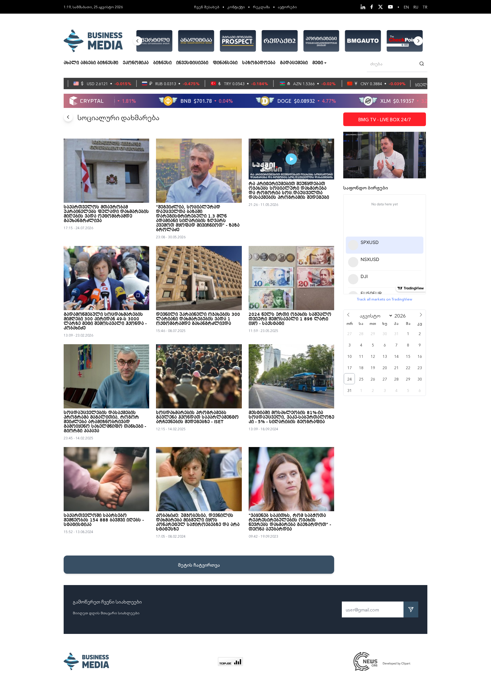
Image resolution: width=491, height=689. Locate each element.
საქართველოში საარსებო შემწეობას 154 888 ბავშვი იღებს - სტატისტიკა (104, 520)
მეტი (317, 63)
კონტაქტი (236, 6)
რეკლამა (261, 6)
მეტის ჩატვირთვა (199, 564)
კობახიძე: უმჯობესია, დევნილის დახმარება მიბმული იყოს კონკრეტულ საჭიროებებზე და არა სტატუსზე (198, 522)
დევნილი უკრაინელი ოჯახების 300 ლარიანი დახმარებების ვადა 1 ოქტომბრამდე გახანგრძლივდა (198, 319)
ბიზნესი (162, 63)
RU (415, 7)
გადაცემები (294, 63)
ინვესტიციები (192, 63)
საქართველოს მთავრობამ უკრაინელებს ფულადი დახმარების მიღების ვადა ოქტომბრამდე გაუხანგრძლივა (106, 214)
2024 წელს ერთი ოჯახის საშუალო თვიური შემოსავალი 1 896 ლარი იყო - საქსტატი (290, 319)
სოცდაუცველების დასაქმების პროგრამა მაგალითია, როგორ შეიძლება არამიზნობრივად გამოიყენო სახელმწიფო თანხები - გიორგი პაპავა (105, 422)
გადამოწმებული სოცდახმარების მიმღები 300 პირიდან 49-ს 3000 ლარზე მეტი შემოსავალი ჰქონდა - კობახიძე (105, 321)
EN (406, 7)
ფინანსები (225, 63)
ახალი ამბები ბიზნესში (91, 63)
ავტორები (287, 6)
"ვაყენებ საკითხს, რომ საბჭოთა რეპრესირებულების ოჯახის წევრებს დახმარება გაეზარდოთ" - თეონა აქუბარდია (290, 522)
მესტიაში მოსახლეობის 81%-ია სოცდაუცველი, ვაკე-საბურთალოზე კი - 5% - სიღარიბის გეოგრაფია (291, 417)
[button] (137, 40)
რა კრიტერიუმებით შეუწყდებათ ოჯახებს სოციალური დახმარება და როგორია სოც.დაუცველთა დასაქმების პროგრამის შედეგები (289, 191)
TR (425, 7)
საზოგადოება (258, 63)
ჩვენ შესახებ (206, 6)
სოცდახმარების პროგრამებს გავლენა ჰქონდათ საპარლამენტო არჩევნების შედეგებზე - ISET (197, 417)
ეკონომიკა (136, 63)
